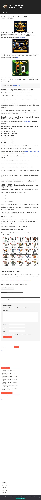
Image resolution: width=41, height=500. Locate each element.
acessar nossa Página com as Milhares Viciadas (20, 281)
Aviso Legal (4, 482)
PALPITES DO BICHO (17, 85)
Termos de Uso (5, 484)
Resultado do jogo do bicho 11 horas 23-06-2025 (11, 299)
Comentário (5, 310)
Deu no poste (10, 292)
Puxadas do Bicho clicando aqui (20, 268)
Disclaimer (4, 487)
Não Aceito (23, 498)
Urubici (17, 57)
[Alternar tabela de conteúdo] (11, 288)
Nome (4, 324)
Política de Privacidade (6, 490)
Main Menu (5, 12)
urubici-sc (12, 18)
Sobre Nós (4, 492)
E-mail (4, 327)
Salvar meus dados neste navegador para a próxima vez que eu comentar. (17, 334)
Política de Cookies (5, 489)
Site (4, 331)
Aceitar (18, 498)
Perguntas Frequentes (6, 485)
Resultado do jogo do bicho (18, 292)
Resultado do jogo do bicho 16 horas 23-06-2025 (30, 299)
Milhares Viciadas (28, 151)
